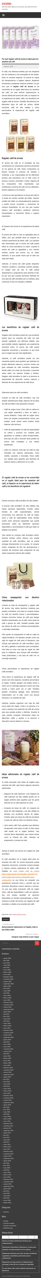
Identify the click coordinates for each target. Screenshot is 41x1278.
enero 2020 (6, 1065)
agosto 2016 (7, 1160)
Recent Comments (13, 1237)
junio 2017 (6, 1137)
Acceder (5, 1221)
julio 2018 (6, 1107)
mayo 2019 (6, 1084)
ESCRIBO (6, 4)
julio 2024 (6, 1014)
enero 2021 (6, 1060)
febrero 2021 (7, 1058)
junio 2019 (6, 1081)
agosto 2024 (7, 1011)
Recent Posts (5, 1237)
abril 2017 (6, 1142)
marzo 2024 (7, 1023)
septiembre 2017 (8, 1130)
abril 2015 (6, 1198)
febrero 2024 (7, 1025)
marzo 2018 (7, 1116)
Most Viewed (31, 1237)
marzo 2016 (7, 1172)
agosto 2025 (7, 986)
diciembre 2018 (8, 1095)
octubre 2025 (7, 981)
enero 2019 (6, 1093)
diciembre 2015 (8, 1179)
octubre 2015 (7, 1184)
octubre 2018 (7, 1100)
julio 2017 (6, 1135)
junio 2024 (6, 1016)
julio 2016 (6, 1163)
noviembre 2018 (8, 1098)
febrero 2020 (7, 1063)
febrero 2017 (7, 1147)
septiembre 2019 (8, 1074)
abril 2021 (6, 1053)
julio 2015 (6, 1191)
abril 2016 (6, 1170)
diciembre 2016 (8, 1151)
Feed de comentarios (9, 1225)
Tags (36, 1237)
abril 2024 (6, 1021)
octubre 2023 (7, 1035)
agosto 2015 (7, 1188)
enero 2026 (6, 974)
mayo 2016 (6, 1168)
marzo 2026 (7, 970)
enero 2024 (6, 1028)
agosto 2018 (7, 1105)
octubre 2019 (7, 1072)
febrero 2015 (7, 1202)
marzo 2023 (7, 1044)
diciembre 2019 (8, 1067)
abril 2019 (6, 1086)
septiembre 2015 (8, 1186)
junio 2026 (6, 963)
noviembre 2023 (8, 1032)
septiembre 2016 (8, 1158)
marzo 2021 (7, 1056)
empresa (5, 919)
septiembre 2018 (8, 1102)
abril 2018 (6, 1114)
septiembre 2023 (8, 1037)
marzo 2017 (7, 1144)
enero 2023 (6, 1046)
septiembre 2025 (8, 984)
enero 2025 (6, 1000)
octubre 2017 (7, 1128)
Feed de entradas (8, 1223)
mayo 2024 (6, 1018)
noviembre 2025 (8, 979)
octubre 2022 (7, 1051)
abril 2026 (6, 967)
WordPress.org (7, 1228)
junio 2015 (6, 1193)
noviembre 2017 (8, 1126)
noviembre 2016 (8, 1154)
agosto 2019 (7, 1077)
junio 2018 (6, 1109)
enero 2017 (6, 1149)
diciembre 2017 (8, 1123)
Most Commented (23, 1237)
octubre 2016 (7, 1156)
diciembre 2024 (8, 1002)
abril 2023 (6, 1042)
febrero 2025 (7, 997)
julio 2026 (6, 960)
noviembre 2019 (8, 1070)
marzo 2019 (7, 1088)
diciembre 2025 (8, 977)
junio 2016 (6, 1165)
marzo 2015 (7, 1200)
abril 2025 (6, 993)
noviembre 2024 (8, 1005)
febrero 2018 (7, 1119)
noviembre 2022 (8, 1049)
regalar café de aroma (19, 914)
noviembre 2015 (8, 1181)
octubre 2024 (7, 1007)
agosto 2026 (7, 958)
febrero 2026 (7, 972)
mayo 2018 (6, 1112)
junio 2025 (6, 988)
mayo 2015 (6, 1195)
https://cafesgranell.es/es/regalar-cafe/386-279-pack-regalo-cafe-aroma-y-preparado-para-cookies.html (20, 877)
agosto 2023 (7, 1039)
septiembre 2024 (8, 1009)
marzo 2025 (7, 995)
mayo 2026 (6, 965)
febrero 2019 (7, 1091)
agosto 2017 (7, 1133)
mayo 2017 (6, 1140)
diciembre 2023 (8, 1030)
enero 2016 (6, 1177)
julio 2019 (6, 1079)
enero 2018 (6, 1121)
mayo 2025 (6, 991)
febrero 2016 (7, 1174)
